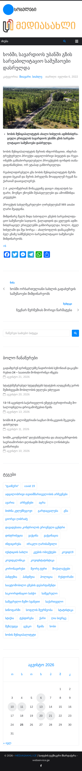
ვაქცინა (33, 535)
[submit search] (64, 41)
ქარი (42, 618)
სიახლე (37, 76)
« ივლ (7, 743)
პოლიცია (46, 576)
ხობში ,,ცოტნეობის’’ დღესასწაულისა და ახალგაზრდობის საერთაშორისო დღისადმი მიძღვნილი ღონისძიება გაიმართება (40, 442)
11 (21, 706)
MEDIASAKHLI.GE (26, 755)
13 (41, 706)
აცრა (42, 502)
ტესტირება (27, 618)
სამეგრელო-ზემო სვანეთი (22, 601)
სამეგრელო (50, 593)
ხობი (53, 626)
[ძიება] (31, 41)
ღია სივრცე (58, 618)
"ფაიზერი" (12, 486)
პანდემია (11, 576)
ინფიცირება (13, 543)
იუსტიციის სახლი (16, 552)
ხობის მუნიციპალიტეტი (20, 634)
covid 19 (29, 486)
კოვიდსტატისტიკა (42, 560)
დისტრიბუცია (14, 535)
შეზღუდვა (11, 626)
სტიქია (9, 618)
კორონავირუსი (15, 568)
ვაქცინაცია (51, 535)
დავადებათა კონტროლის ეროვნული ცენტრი (35, 527)
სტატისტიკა (65, 610)
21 (50, 715)
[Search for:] (36, 333)
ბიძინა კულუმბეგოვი (18, 510)
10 (12, 706)
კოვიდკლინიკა (15, 560)
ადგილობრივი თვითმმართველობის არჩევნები (36, 494)
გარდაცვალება (48, 510)
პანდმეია (29, 576)
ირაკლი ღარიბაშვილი (42, 543)
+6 (4, 245)
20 (41, 715)
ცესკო (27, 626)
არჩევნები (26, 502)
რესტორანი (65, 576)
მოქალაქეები (61, 568)
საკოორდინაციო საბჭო (20, 593)
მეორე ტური (39, 568)
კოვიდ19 (67, 552)
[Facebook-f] (41, 766)
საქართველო (54, 601)
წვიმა (40, 626)
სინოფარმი (12, 610)
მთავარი (25, 76)
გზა (66, 510)
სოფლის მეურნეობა (39, 610)
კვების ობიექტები (44, 552)
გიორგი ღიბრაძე (16, 519)
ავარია (9, 502)
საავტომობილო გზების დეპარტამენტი (30, 585)
